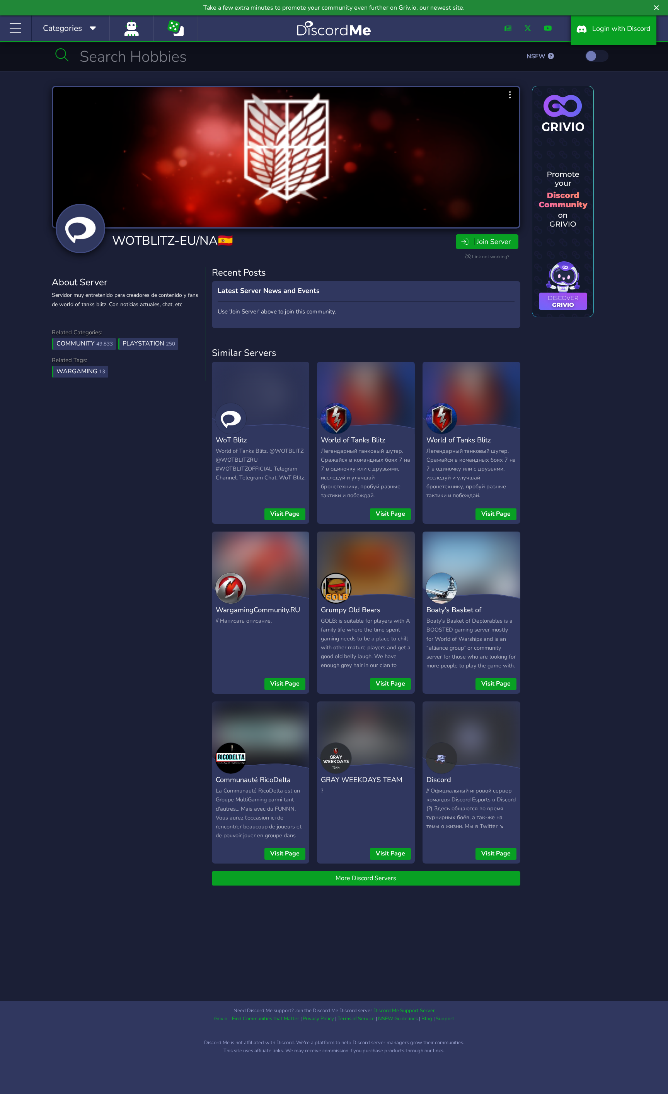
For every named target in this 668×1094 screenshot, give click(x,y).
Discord (438, 779)
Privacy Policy (318, 1018)
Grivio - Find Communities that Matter (256, 1018)
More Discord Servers (366, 878)
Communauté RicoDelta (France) (253, 785)
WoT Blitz (231, 440)
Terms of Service (356, 1018)
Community (84, 343)
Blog (426, 1018)
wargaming (80, 371)
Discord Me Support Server (404, 1010)
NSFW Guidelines (398, 1018)
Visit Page (285, 514)
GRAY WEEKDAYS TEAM (361, 779)
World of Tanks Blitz (353, 440)
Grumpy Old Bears (350, 610)
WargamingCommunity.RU (258, 610)
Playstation (149, 343)
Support (445, 1018)
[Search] (62, 54)
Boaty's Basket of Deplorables (453, 615)
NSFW (537, 56)
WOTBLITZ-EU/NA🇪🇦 (172, 240)
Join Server (494, 241)
